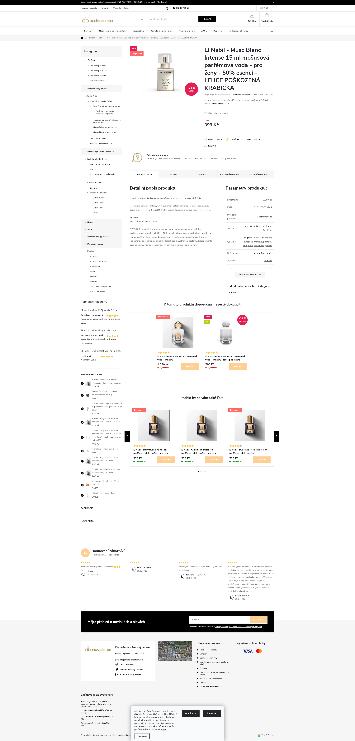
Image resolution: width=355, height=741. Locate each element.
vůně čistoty (265, 237)
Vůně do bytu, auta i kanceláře (100, 151)
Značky (90, 251)
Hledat (207, 19)
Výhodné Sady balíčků (97, 88)
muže (269, 253)
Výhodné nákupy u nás (97, 236)
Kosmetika (92, 96)
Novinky (91, 222)
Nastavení (142, 736)
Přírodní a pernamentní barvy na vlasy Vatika (107, 121)
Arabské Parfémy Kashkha (131, 669)
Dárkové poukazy (95, 244)
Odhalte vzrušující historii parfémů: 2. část (97, 718)
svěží (256, 237)
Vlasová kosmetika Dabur (101, 101)
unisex (256, 253)
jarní (250, 245)
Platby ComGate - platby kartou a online (214, 673)
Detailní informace (218, 103)
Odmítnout (190, 713)
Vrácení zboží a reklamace (211, 678)
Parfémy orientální (98, 75)
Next (276, 436)
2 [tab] (200, 471)
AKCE (89, 229)
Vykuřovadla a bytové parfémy (103, 174)
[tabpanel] (178, 343)
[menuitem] (88, 31)
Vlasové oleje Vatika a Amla (104, 127)
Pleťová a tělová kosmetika (101, 143)
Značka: (210, 146)
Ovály (95, 212)
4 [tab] (205, 471)
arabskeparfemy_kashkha (131, 674)
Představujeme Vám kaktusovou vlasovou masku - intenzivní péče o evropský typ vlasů (96, 704)
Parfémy (91, 60)
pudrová (267, 241)
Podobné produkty (258, 174)
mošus (248, 226)
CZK (266, 8)
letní (245, 245)
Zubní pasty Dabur (98, 138)
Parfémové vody (97, 80)
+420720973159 (127, 664)
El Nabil (268, 260)
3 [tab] (203, 471)
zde (164, 729)
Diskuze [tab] (202, 174)
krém (268, 226)
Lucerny (93, 188)
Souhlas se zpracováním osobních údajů (214, 663)
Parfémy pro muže (98, 70)
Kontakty (105, 8)
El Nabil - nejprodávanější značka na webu (96, 711)
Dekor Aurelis (99, 197)
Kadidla (93, 169)
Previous (127, 436)
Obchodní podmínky (121, 8)
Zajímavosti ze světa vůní (210, 686)
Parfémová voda (264, 216)
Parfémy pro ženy (98, 65)
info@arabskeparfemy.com (131, 660)
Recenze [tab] (173, 174)
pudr (263, 226)
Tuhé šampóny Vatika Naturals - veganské (105, 112)
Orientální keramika (98, 192)
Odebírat (258, 619)
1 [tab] (198, 471)
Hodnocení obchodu (89, 8)
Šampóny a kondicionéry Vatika (106, 106)
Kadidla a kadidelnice (96, 159)
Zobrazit (190, 366)
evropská (248, 241)
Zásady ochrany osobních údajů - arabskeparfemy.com (238, 626)
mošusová (259, 245)
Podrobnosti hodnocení (240, 94)
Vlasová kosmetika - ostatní (105, 132)
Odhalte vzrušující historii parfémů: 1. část (97, 724)
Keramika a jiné (94, 182)
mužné (256, 226)
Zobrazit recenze (112, 555)
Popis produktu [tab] (144, 174)
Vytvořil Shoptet (267, 735)
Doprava (203, 668)
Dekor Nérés (98, 207)
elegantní (248, 237)
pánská (268, 245)
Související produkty (229, 174)
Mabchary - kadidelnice (100, 164)
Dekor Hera (98, 202)
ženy (263, 253)
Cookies (203, 682)
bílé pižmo (267, 230)
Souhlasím (212, 713)
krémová (258, 241)
